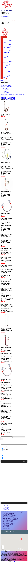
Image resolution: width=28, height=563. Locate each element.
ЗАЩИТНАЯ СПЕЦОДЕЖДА (7, 48)
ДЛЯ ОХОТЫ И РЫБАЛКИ (5, 68)
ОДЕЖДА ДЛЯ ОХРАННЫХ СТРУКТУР (6, 54)
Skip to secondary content (6, 86)
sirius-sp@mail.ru (5, 26)
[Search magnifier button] (2, 439)
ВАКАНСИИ (6, 92)
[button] (4, 37)
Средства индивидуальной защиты (9, 94)
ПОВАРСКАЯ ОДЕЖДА (6, 64)
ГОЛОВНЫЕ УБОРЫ (6, 72)
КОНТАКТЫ (6, 90)
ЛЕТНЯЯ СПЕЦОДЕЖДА (7, 43)
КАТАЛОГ (5, 88)
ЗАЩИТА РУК (6, 77)
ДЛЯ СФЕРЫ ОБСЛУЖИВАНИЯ (7, 59)
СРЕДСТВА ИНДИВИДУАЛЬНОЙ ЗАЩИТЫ (8, 40)
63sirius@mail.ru (5, 16)
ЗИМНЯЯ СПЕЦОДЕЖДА (7, 46)
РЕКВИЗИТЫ (6, 91)
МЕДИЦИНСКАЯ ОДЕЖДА (7, 62)
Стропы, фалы (9, 96)
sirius (13, 99)
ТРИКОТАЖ (6, 525)
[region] (14, 482)
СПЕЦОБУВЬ (6, 527)
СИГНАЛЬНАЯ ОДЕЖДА (7, 51)
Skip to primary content (6, 85)
